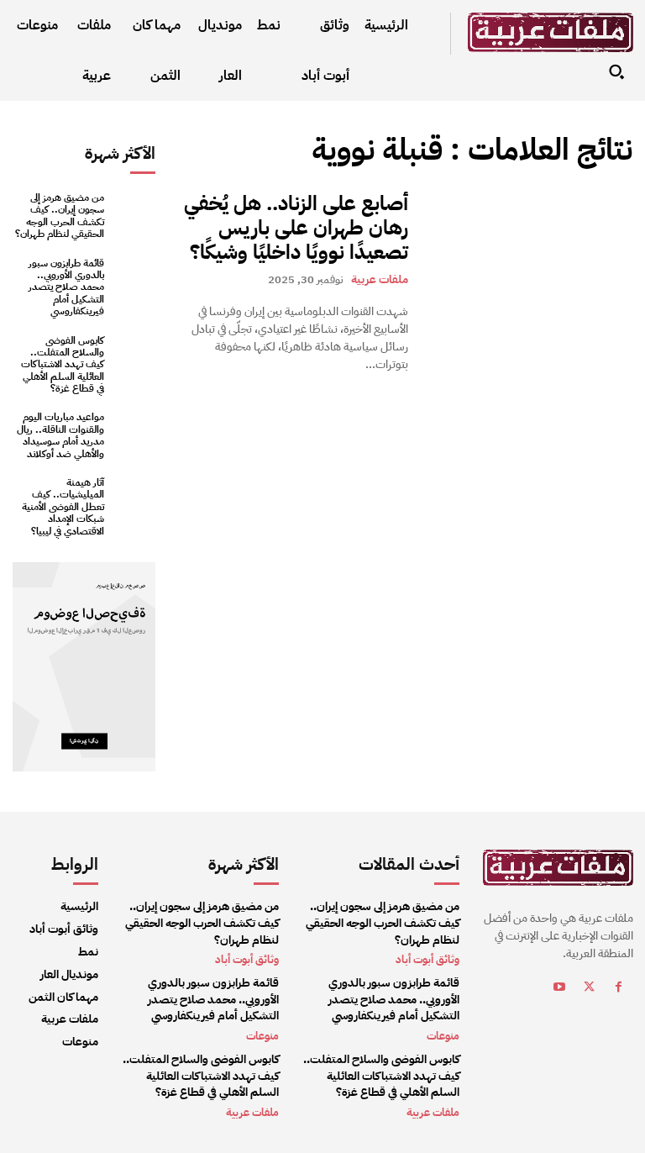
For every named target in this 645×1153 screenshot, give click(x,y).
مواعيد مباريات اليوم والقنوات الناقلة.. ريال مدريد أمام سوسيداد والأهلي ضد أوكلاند (60, 435)
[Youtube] (559, 989)
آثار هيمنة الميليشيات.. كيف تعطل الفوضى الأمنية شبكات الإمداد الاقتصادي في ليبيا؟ (63, 507)
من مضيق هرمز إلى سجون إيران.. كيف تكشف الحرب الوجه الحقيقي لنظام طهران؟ (59, 215)
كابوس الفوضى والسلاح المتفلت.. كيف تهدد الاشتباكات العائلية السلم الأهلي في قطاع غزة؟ (62, 365)
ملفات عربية (379, 279)
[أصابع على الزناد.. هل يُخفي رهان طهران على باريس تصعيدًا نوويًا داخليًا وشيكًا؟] (528, 243)
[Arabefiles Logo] (550, 32)
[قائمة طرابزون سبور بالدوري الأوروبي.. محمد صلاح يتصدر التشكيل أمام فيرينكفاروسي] (134, 278)
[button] (616, 71)
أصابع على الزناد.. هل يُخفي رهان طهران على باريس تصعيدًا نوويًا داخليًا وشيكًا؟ (296, 227)
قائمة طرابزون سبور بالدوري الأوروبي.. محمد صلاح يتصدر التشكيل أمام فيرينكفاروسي (66, 287)
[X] (589, 989)
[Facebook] (618, 989)
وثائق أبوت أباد (247, 959)
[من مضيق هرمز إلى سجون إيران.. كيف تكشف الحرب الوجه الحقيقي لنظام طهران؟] (134, 213)
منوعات (262, 1036)
